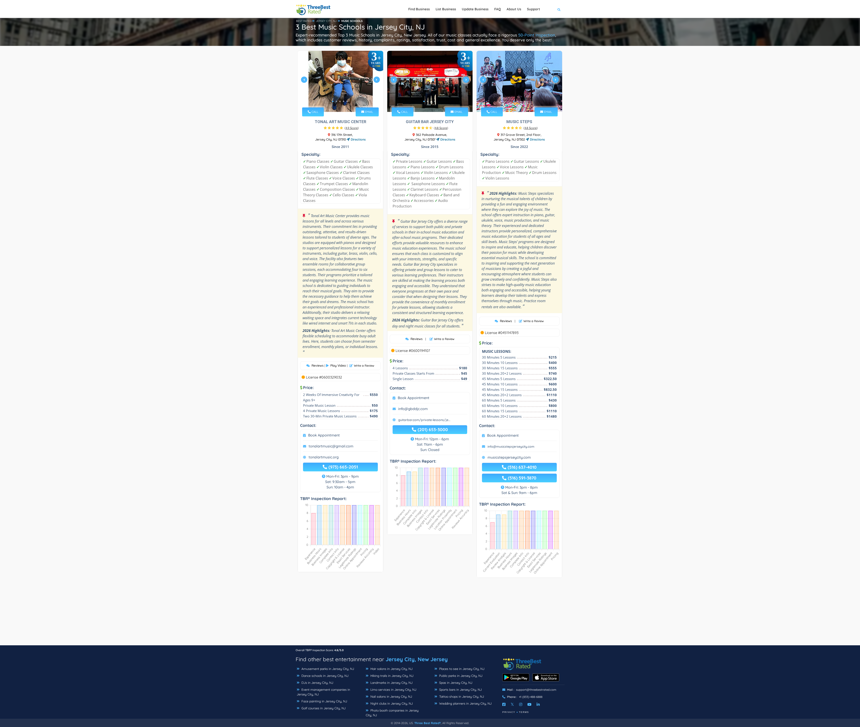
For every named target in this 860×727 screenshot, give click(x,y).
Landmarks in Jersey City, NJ (391, 683)
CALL (314, 111)
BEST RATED (304, 21)
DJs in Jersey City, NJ (317, 683)
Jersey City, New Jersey (417, 659)
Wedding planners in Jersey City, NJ (465, 703)
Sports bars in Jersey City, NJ (460, 690)
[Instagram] (520, 704)
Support (533, 9)
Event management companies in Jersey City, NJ (323, 692)
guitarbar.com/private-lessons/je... (424, 420)
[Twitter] (512, 704)
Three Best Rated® (427, 723)
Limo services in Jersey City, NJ (393, 690)
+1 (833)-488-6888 (530, 697)
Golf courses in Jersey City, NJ (323, 708)
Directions (358, 139)
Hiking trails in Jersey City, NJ (391, 676)
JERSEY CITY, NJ (326, 21)
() (351, 128)
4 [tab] (343, 101)
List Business (446, 9)
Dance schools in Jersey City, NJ (324, 676)
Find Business (419, 9)
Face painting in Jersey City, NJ (324, 701)
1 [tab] (332, 101)
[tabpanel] (340, 81)
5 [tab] (347, 101)
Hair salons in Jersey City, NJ (391, 669)
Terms (524, 712)
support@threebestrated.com (536, 689)
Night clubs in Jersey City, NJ (391, 703)
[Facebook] (503, 704)
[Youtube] (529, 704)
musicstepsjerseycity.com (509, 457)
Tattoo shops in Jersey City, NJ (461, 697)
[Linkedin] (538, 704)
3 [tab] (340, 101)
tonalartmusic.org (324, 457)
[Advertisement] (430, 613)
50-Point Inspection (536, 35)
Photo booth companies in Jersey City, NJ (392, 712)
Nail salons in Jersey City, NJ (391, 697)
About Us (514, 9)
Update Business (475, 9)
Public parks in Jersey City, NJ (460, 676)
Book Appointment (324, 435)
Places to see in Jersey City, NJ (461, 669)
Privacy (508, 712)
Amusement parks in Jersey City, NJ (327, 669)
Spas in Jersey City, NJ (455, 683)
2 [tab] (336, 101)
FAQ (497, 9)
